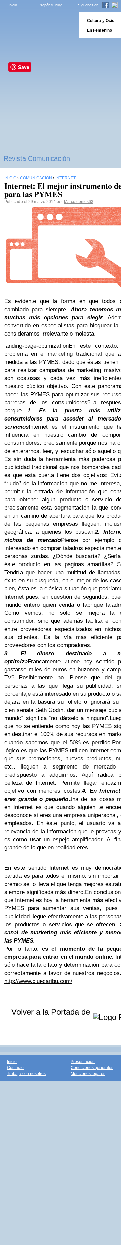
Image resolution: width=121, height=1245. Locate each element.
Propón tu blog (50, 5)
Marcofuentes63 (78, 201)
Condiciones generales (92, 1067)
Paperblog (37, 25)
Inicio (13, 5)
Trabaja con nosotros (26, 1073)
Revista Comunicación (37, 158)
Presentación (83, 1061)
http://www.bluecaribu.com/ (38, 981)
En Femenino (99, 30)
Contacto (15, 1067)
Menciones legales (88, 1073)
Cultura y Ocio (100, 20)
